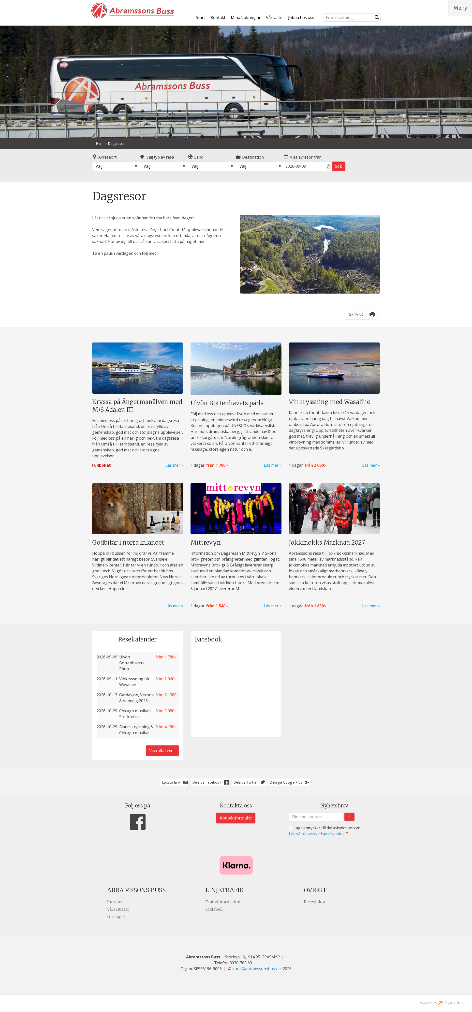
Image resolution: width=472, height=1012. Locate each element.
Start (200, 17)
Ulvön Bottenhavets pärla (227, 403)
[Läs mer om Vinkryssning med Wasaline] (334, 368)
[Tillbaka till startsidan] (132, 10)
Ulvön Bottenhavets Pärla (131, 662)
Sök (338, 166)
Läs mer (172, 465)
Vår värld (274, 17)
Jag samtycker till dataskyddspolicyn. (325, 830)
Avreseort (107, 157)
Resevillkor (314, 901)
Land (198, 157)
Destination (253, 157)
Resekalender (137, 639)
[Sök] (377, 17)
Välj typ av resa (160, 157)
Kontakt (218, 17)
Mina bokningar (246, 17)
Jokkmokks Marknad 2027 (327, 542)
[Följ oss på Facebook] (138, 822)
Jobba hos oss (301, 17)
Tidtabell (214, 909)
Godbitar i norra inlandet (128, 542)
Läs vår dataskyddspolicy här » (317, 833)
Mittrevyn (206, 542)
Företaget (116, 916)
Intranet (115, 901)
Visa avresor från (306, 157)
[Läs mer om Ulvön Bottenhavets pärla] (236, 368)
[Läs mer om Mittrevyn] (236, 508)
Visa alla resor (162, 750)
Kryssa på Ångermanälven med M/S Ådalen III (137, 406)
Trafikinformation (223, 901)
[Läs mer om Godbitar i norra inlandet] (137, 508)
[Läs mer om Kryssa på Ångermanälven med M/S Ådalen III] (137, 368)
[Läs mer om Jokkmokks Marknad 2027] (334, 508)
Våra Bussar (118, 909)
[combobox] (116, 166)
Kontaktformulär (236, 818)
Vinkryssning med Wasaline (329, 402)
